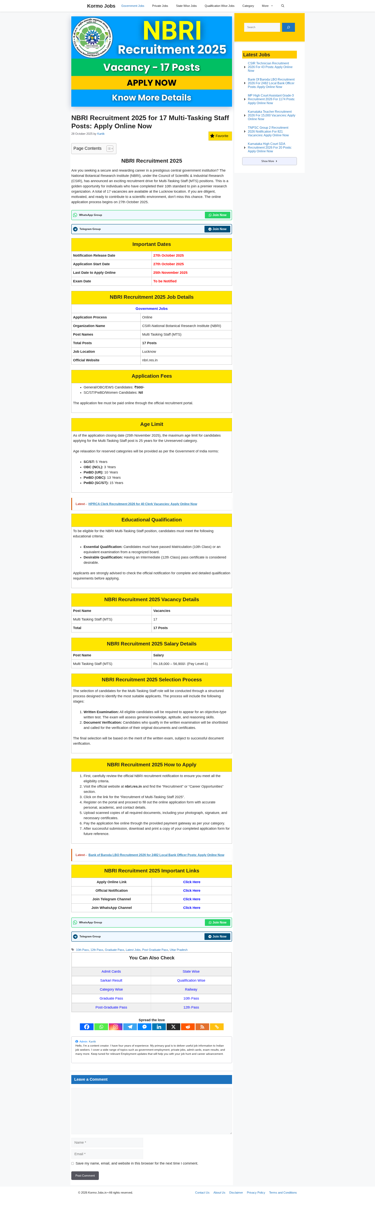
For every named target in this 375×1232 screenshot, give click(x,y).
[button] (282, 6)
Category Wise (111, 989)
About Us (219, 1192)
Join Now (219, 215)
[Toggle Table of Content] (108, 148)
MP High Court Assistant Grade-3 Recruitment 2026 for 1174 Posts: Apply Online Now (271, 99)
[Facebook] (87, 1026)
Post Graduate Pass (155, 949)
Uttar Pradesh (179, 949)
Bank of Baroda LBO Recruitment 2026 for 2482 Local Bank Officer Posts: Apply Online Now (271, 83)
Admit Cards (111, 971)
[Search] (288, 27)
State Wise (191, 971)
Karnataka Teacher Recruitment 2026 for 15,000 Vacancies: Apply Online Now (271, 115)
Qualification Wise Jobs (220, 5)
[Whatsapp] (101, 1026)
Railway (191, 989)
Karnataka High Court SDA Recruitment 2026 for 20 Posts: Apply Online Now (270, 147)
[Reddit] (188, 1026)
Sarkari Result (111, 980)
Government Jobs (132, 5)
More (265, 5)
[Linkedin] (159, 1026)
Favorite (222, 136)
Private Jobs (160, 5)
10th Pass (82, 949)
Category (248, 5)
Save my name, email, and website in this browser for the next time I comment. (137, 1163)
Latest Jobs (133, 949)
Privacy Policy (256, 1192)
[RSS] (202, 1026)
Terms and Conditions (283, 1192)
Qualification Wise (191, 980)
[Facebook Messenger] (144, 1026)
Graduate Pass (114, 949)
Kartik (92, 1041)
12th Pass (96, 949)
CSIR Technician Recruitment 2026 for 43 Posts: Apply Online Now (270, 67)
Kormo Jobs (101, 6)
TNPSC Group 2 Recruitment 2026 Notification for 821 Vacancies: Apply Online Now (268, 131)
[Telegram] (130, 1026)
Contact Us (202, 1192)
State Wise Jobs (186, 5)
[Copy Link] (217, 1026)
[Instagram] (115, 1026)
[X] (173, 1026)
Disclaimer (236, 1192)
